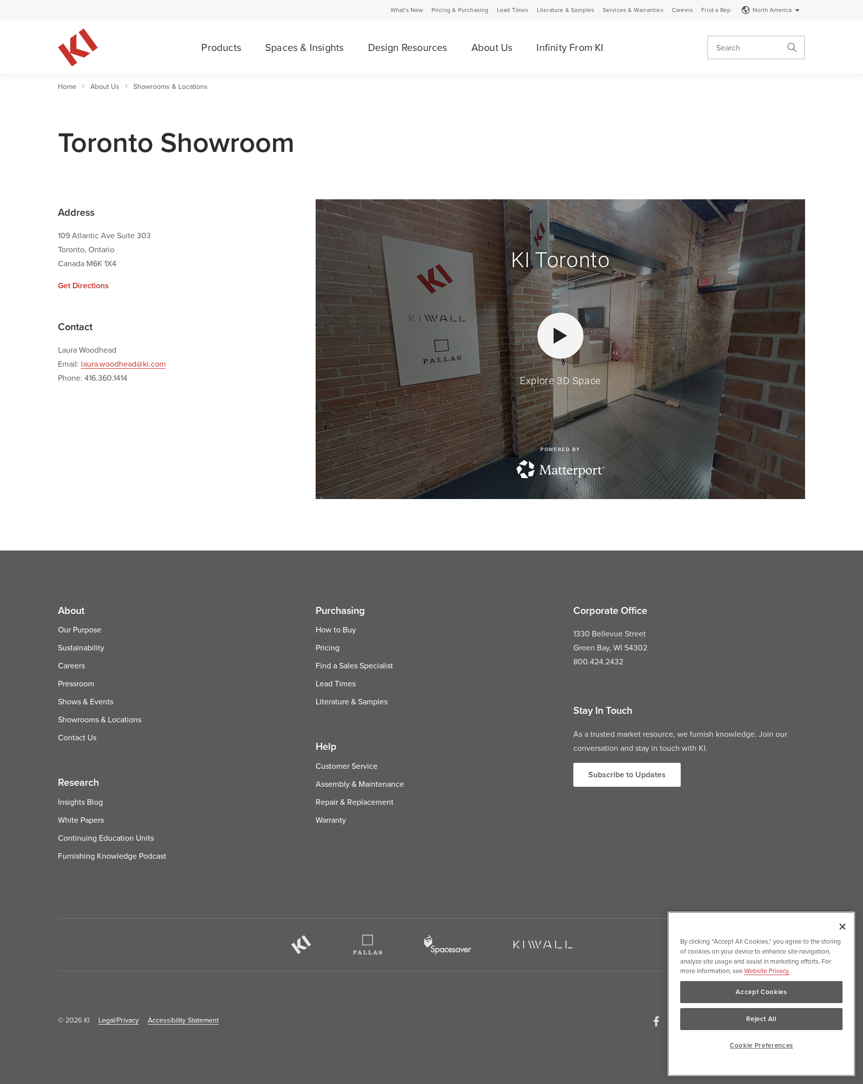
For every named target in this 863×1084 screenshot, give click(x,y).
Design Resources (407, 47)
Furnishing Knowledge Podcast (112, 855)
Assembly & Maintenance (360, 783)
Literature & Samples (566, 10)
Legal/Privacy (118, 1020)
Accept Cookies (761, 992)
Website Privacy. (767, 970)
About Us (492, 47)
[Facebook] (656, 1021)
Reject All (761, 1019)
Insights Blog (80, 801)
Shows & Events (85, 701)
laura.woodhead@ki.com (123, 363)
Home (67, 86)
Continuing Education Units (106, 837)
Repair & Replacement (355, 801)
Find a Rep (716, 10)
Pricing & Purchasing (460, 10)
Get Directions (83, 285)
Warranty (331, 819)
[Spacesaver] (447, 945)
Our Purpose (79, 629)
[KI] (301, 944)
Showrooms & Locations (170, 86)
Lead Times (513, 10)
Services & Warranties (633, 10)
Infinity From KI (569, 47)
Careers (682, 10)
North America (772, 9)
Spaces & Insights (304, 47)
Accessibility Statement (183, 1020)
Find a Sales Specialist (354, 665)
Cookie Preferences (761, 1045)
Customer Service (347, 765)
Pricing (328, 647)
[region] (761, 994)
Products (221, 47)
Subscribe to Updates (627, 774)
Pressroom (76, 683)
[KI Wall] (542, 945)
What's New (407, 10)
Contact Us (77, 737)
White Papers (81, 819)
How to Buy (336, 629)
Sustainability (81, 647)
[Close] (843, 927)
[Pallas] (367, 945)
